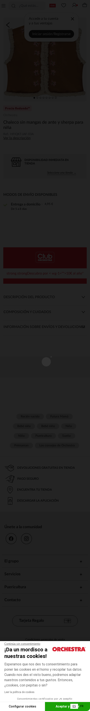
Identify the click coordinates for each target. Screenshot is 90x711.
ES (74, 706)
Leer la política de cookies (19, 692)
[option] (82, 706)
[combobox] (74, 706)
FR (81, 706)
